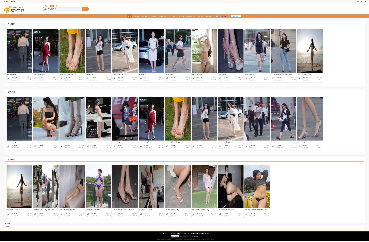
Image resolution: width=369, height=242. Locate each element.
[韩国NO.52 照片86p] (206, 51)
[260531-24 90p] (73, 119)
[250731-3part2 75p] (258, 51)
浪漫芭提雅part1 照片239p (145, 210)
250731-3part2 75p (249, 74)
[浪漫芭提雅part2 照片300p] (311, 51)
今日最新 (136, 16)
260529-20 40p (274, 142)
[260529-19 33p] (311, 119)
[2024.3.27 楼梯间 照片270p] (179, 186)
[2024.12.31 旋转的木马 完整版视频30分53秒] (258, 186)
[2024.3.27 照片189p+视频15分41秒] (73, 186)
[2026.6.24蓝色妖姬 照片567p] (100, 186)
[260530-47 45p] (47, 119)
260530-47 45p (37, 142)
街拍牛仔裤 (172, 16)
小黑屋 (191, 236)
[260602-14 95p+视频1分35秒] (126, 51)
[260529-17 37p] (153, 51)
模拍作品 (200, 16)
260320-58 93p (222, 74)
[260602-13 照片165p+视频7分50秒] (73, 51)
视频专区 (209, 16)
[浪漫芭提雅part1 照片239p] (153, 186)
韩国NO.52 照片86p (197, 74)
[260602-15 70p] (100, 51)
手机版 (186, 236)
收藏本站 (13, 1)
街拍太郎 (14, 78)
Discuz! (162, 239)
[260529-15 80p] (179, 51)
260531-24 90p (63, 142)
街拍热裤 (153, 16)
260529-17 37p (142, 74)
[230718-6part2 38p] (21, 51)
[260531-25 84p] (100, 119)
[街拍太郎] (14, 8)
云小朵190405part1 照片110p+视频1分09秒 (282, 74)
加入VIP (223, 16)
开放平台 (171, 233)
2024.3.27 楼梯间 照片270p (172, 210)
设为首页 (6, 1)
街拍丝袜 (181, 16)
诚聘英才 (176, 233)
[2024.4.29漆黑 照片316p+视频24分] (232, 186)
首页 (129, 16)
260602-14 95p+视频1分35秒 (120, 74)
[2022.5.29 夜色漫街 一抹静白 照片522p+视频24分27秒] (126, 186)
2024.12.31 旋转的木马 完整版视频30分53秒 (256, 210)
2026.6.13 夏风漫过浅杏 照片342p (200, 210)
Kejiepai (196, 236)
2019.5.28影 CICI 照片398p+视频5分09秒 (44, 210)
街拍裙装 (145, 16)
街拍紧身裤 (162, 16)
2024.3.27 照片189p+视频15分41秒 (68, 210)
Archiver (182, 236)
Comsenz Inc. (177, 239)
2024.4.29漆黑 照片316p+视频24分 (227, 210)
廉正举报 (207, 233)
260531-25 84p (89, 142)
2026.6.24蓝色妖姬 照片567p (93, 210)
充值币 (216, 16)
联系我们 (181, 233)
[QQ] (175, 236)
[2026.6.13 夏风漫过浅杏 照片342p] (206, 186)
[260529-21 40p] (258, 119)
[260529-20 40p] (285, 119)
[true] (85, 9)
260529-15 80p (169, 74)
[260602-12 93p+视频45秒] (47, 51)
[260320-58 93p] (232, 51)
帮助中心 (167, 233)
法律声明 (191, 233)
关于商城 (162, 233)
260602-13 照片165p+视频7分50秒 (68, 74)
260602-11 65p (116, 142)
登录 (358, 1)
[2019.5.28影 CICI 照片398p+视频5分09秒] (47, 186)
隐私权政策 (197, 233)
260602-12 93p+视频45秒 (40, 74)
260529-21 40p (248, 142)
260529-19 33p (301, 142)
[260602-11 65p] (126, 119)
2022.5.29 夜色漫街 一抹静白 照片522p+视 (123, 210)
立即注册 (363, 1)
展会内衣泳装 (191, 16)
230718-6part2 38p (11, 74)
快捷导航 (235, 16)
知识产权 (202, 233)
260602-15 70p (89, 74)
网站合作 (186, 233)
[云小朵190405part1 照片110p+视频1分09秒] (285, 51)
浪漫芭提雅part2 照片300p (304, 74)
